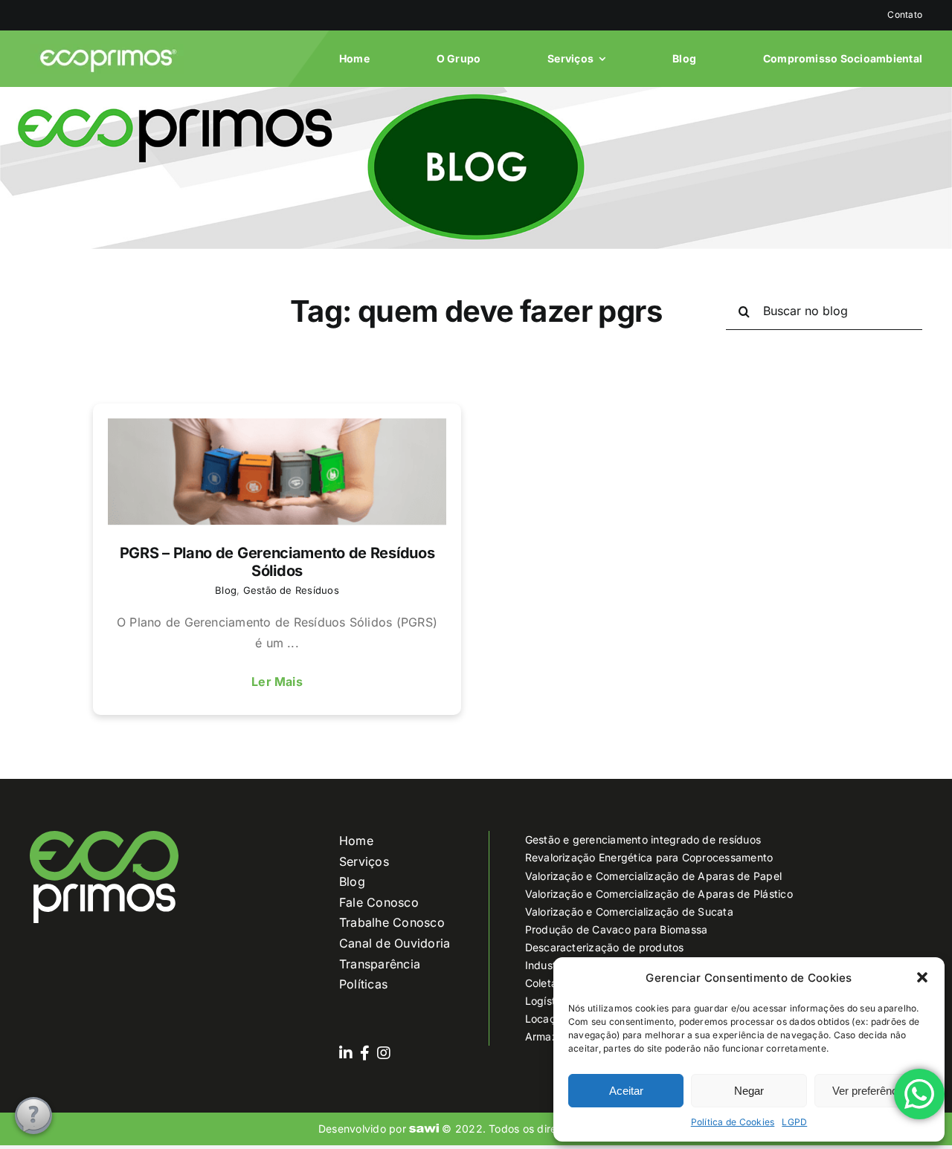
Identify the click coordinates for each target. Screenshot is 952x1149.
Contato (904, 14)
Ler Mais (277, 681)
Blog (226, 590)
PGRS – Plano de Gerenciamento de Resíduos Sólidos (277, 562)
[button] (922, 977)
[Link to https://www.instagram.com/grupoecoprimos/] (383, 1053)
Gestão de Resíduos (291, 590)
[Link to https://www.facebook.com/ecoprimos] (365, 1053)
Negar (749, 1090)
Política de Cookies (733, 1121)
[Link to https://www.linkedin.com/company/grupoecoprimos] (346, 1053)
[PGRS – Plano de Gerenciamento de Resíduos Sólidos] (277, 471)
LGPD (794, 1121)
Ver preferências (872, 1090)
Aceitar (626, 1090)
